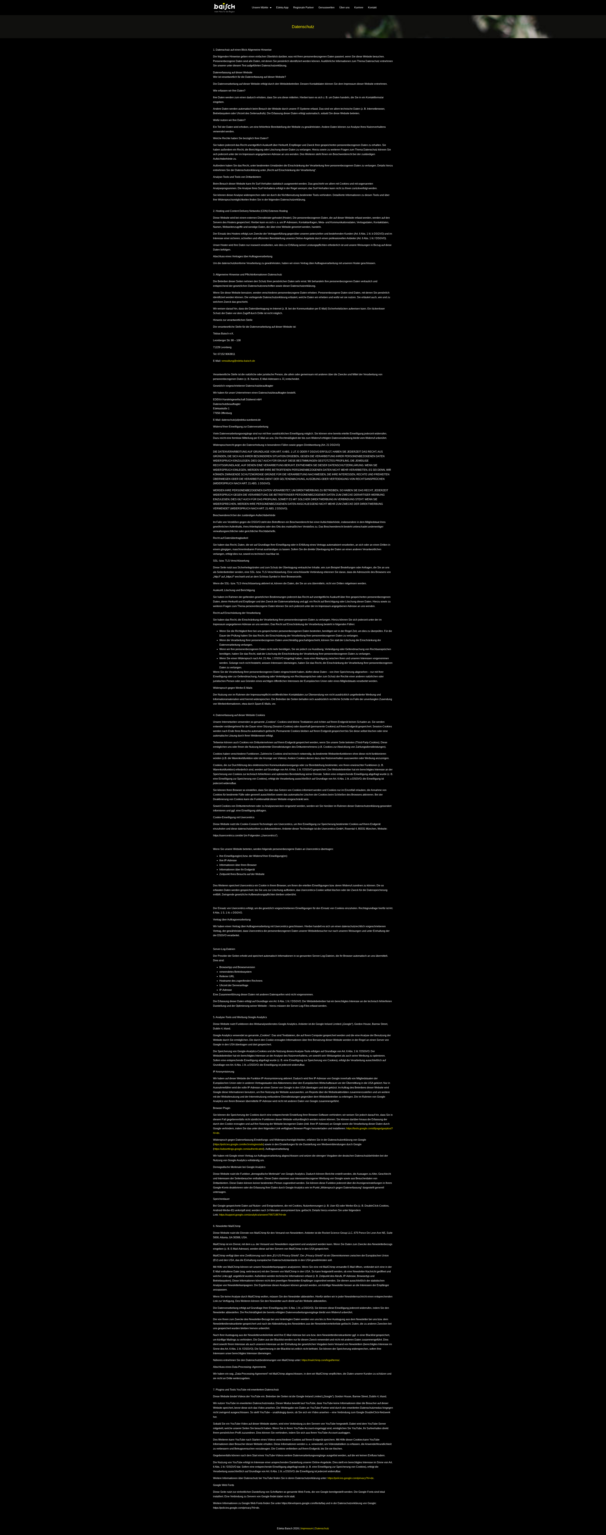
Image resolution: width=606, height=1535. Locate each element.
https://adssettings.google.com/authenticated (238, 1149)
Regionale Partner (303, 7)
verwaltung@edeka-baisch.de (238, 360)
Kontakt (372, 7)
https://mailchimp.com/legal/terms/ (320, 1360)
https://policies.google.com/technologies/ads (238, 1144)
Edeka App (282, 7)
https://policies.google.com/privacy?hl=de (350, 1478)
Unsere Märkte (260, 7)
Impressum (307, 1528)
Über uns (344, 7)
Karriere (358, 7)
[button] (7, 1528)
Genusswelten (326, 7)
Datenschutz (322, 1528)
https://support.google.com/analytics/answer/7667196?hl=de (252, 1214)
